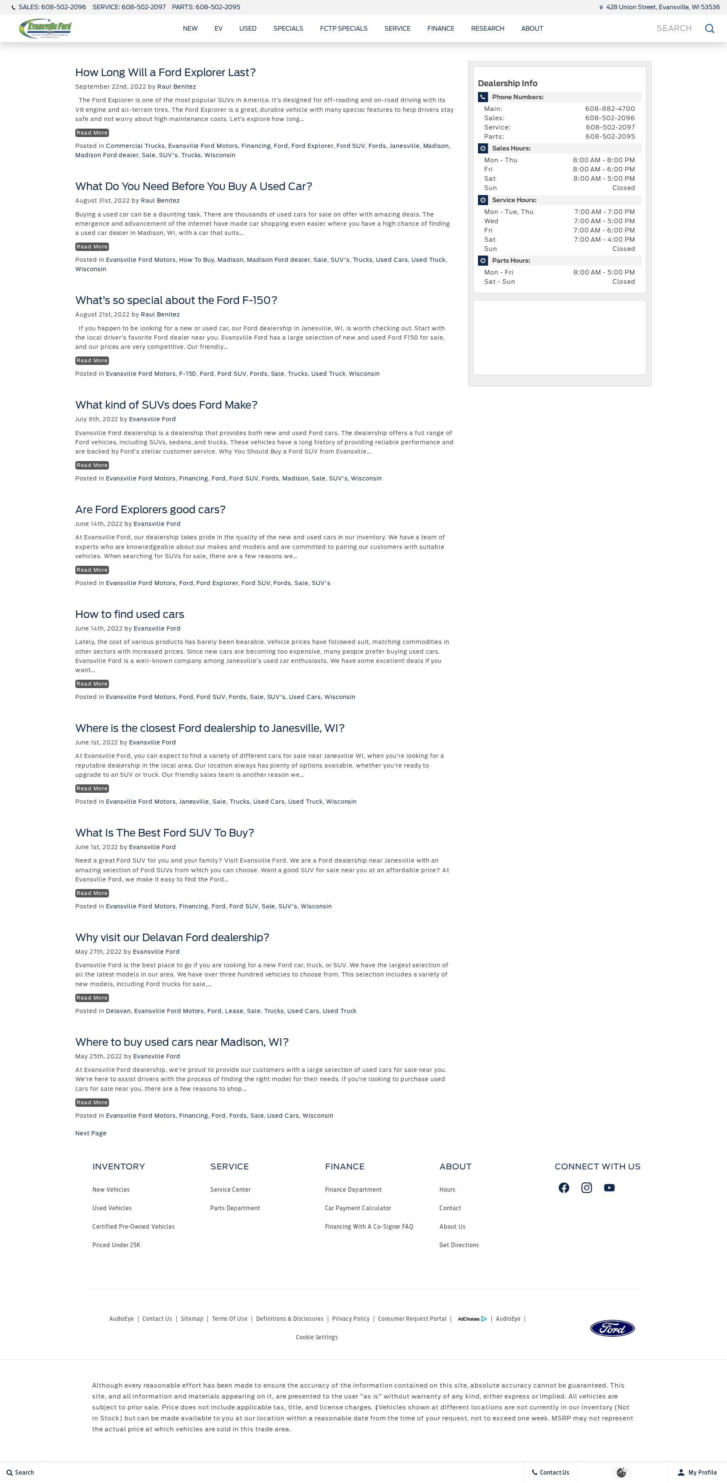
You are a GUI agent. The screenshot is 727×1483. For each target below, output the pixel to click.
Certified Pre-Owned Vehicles (134, 1226)
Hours (448, 1189)
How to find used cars (129, 614)
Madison (436, 146)
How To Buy (197, 260)
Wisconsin (220, 155)
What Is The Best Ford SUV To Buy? (165, 833)
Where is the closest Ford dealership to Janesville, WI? (210, 728)
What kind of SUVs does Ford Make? (166, 405)
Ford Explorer (312, 146)
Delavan (118, 1011)
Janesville (405, 146)
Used (248, 28)
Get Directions (459, 1244)
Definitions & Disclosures (290, 1318)
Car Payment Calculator (358, 1207)
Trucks (191, 155)
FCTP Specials (344, 28)
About (532, 28)
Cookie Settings (317, 1337)
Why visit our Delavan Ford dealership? (172, 937)
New (190, 28)
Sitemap (192, 1318)
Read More (92, 132)
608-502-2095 (610, 136)
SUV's (168, 155)
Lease (234, 1011)
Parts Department (235, 1207)
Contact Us (157, 1318)
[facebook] (564, 1188)
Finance (440, 28)
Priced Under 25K (117, 1244)
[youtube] (609, 1188)
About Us (453, 1226)
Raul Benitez (176, 87)
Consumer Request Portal (412, 1318)
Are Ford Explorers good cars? (150, 510)
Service (398, 28)
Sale (149, 155)
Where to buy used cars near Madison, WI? (182, 1042)
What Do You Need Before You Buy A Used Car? (194, 186)
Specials (288, 28)
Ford (281, 146)
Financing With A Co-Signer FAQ (369, 1226)
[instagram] (587, 1188)
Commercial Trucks (135, 146)
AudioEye (122, 1318)
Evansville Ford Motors (203, 146)
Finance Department (353, 1189)
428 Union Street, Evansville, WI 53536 (663, 7)
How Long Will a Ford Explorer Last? (165, 72)
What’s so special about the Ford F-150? (176, 300)
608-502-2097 (610, 127)
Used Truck (428, 260)
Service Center (230, 1189)
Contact (451, 1207)
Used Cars (392, 260)
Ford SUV (351, 146)
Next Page (91, 1133)
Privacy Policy (350, 1318)
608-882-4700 (610, 109)
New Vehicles (111, 1189)
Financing (256, 146)
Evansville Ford (152, 419)
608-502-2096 (610, 118)
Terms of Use (230, 1318)
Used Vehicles (112, 1207)
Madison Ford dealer (106, 155)
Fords (377, 146)
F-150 (188, 374)
